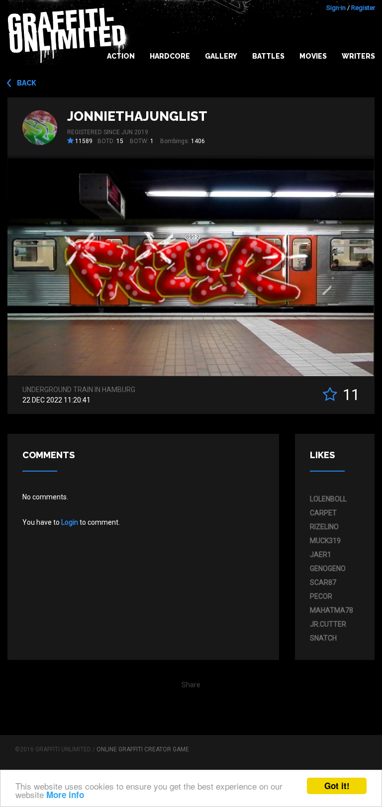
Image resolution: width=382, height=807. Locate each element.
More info (65, 795)
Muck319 (325, 541)
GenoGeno (328, 568)
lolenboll (328, 499)
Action (121, 56)
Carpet (323, 513)
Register (363, 7)
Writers (358, 56)
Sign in (336, 7)
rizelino (324, 527)
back (26, 83)
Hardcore (170, 56)
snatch (323, 638)
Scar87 (323, 582)
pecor (321, 596)
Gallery (221, 56)
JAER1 (320, 555)
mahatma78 (331, 610)
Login (69, 522)
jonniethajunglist (137, 116)
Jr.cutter (328, 624)
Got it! (337, 786)
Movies (313, 56)
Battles (268, 56)
